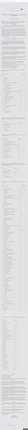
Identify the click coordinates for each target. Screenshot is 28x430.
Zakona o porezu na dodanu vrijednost (10, 28)
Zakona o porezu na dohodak (14, 32)
